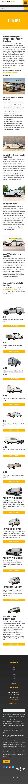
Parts (14, 676)
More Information (14, 326)
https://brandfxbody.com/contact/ (10, 289)
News (14, 672)
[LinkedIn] (7, 769)
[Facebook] (4, 769)
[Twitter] (13, 769)
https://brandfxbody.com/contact (10, 72)
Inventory (14, 669)
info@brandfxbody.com (14, 699)
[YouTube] (10, 769)
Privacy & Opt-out (14, 681)
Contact (14, 674)
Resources (14, 683)
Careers (14, 678)
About (14, 667)
